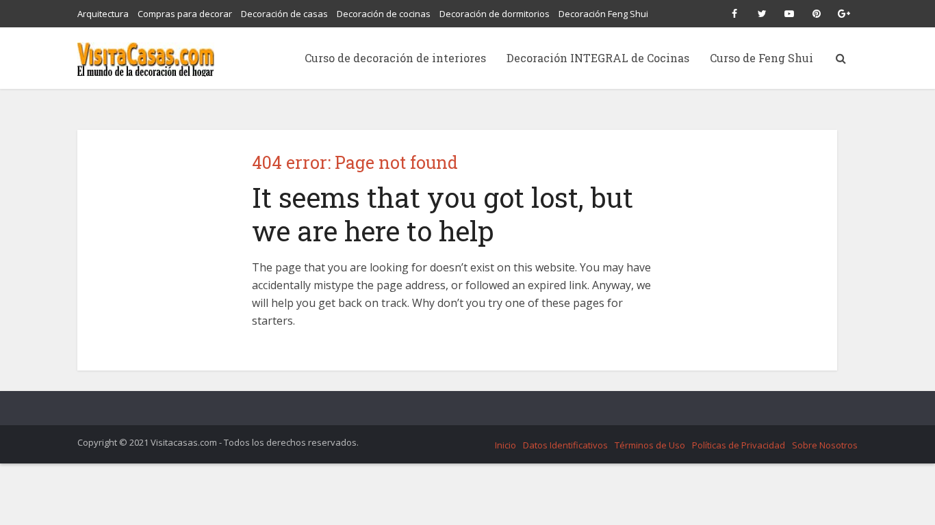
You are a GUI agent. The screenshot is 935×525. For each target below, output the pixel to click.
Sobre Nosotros (825, 445)
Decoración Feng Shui (603, 14)
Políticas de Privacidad (738, 445)
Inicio (505, 445)
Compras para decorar (185, 14)
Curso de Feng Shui (761, 58)
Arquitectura (103, 14)
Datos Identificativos (565, 445)
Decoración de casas (284, 14)
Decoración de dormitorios (494, 14)
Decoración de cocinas (384, 14)
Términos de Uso (650, 445)
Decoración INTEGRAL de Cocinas (598, 58)
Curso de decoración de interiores (395, 58)
